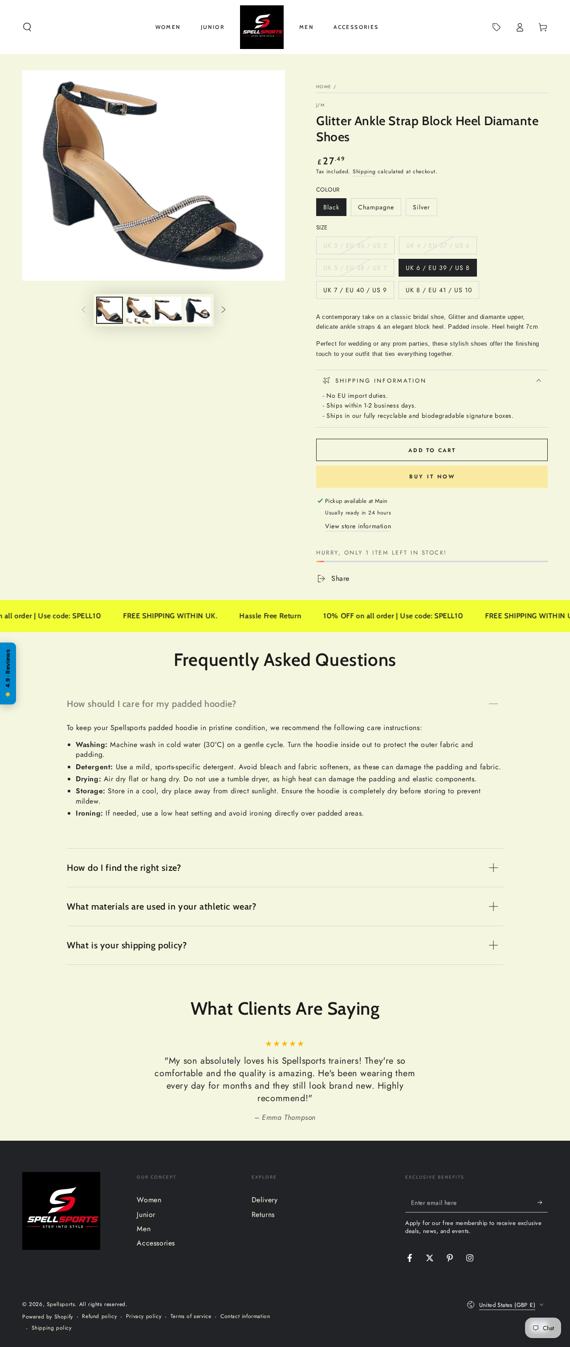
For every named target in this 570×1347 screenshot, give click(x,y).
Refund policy (99, 1316)
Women (149, 1200)
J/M (320, 105)
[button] (27, 27)
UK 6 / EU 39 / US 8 (437, 270)
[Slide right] (223, 310)
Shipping (364, 171)
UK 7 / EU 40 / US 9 (355, 292)
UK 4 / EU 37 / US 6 (438, 247)
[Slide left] (84, 310)
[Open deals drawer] (496, 27)
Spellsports (61, 1304)
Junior (146, 1214)
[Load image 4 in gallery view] (197, 310)
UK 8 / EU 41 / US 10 (438, 292)
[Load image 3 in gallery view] (168, 310)
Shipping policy (52, 1328)
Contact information (245, 1316)
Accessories (156, 1243)
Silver (424, 209)
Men (144, 1229)
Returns (263, 1214)
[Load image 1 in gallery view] (109, 310)
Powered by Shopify (47, 1317)
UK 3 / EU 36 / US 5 (355, 247)
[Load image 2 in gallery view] (139, 310)
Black (334, 209)
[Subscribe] (542, 1202)
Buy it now (432, 477)
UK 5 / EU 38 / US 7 (355, 270)
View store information (358, 526)
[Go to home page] (262, 27)
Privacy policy (143, 1316)
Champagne (376, 209)
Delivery (265, 1200)
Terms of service (191, 1316)
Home (323, 86)
